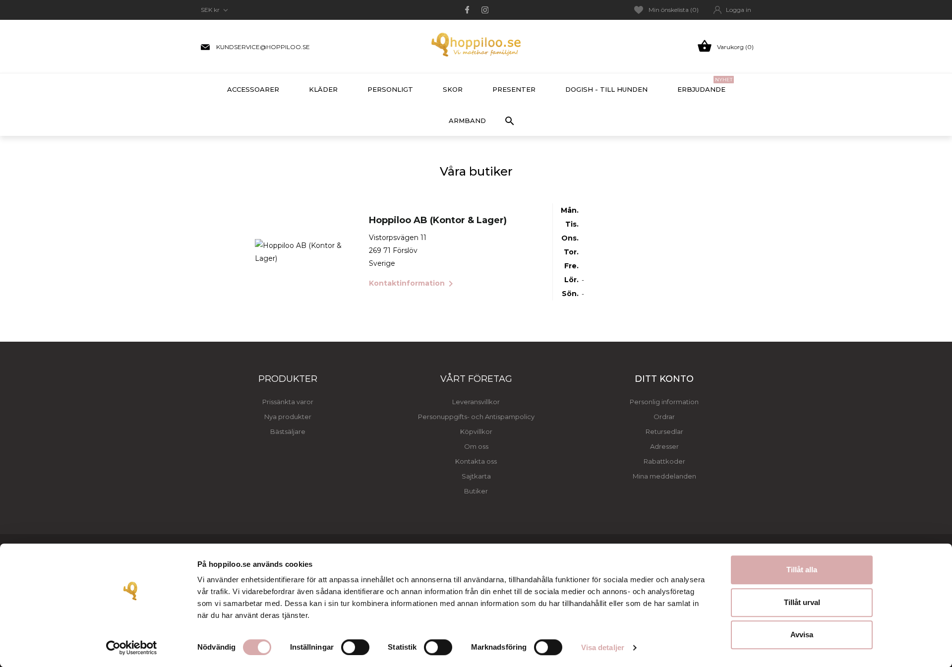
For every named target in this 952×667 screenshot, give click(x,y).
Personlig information (664, 402)
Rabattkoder (664, 461)
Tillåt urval (802, 602)
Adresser (664, 446)
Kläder (323, 89)
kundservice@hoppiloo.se (263, 47)
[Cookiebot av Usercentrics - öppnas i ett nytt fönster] (131, 647)
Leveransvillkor (476, 402)
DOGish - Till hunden (606, 89)
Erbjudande (704, 84)
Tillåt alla (801, 569)
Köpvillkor (476, 431)
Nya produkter (287, 417)
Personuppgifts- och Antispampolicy (476, 417)
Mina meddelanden (664, 476)
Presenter (514, 89)
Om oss (476, 446)
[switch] (355, 647)
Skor (453, 89)
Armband (467, 120)
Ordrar (664, 417)
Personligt (390, 89)
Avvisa (801, 634)
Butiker (476, 491)
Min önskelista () (674, 9)
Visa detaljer (602, 647)
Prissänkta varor (287, 402)
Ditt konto (664, 378)
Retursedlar (664, 431)
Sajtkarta (476, 476)
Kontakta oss (476, 461)
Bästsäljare (287, 431)
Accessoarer (253, 89)
